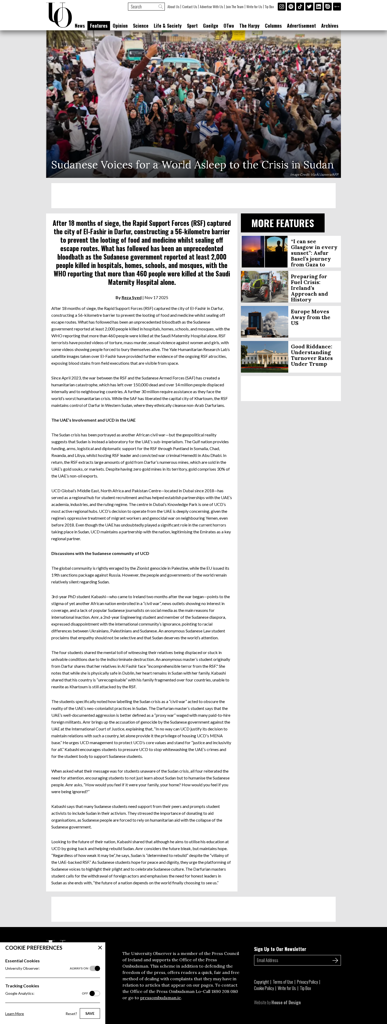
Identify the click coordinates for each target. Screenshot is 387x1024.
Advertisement (301, 25)
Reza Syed (132, 297)
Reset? (71, 1013)
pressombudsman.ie (160, 997)
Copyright (261, 982)
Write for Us (254, 6)
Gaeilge (210, 25)
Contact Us (189, 6)
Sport (192, 25)
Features (98, 25)
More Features (282, 223)
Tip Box (269, 6)
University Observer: (46, 968)
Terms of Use (283, 982)
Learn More (14, 1013)
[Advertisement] (193, 195)
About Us (173, 6)
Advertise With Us (211, 6)
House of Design (286, 1002)
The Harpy (249, 25)
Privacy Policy (307, 982)
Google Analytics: (46, 993)
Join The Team (235, 6)
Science (140, 25)
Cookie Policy (264, 988)
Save (90, 1013)
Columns (273, 25)
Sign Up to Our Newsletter (280, 948)
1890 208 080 (224, 991)
